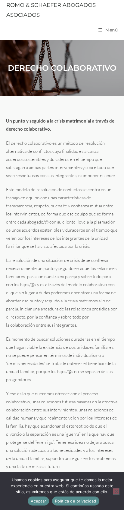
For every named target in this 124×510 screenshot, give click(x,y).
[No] (116, 491)
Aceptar (38, 501)
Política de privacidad (75, 501)
